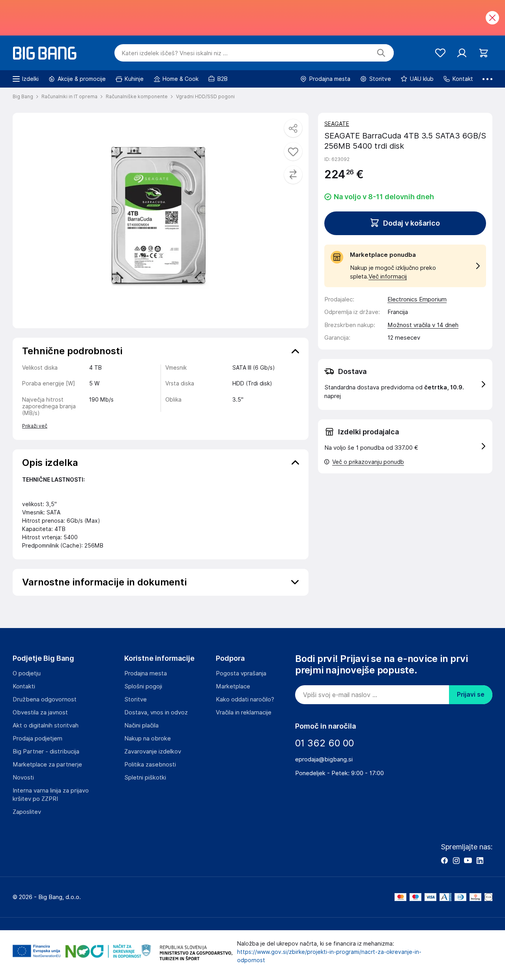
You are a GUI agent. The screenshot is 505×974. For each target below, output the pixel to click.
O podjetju (27, 673)
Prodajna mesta (145, 673)
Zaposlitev (27, 811)
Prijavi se (470, 694)
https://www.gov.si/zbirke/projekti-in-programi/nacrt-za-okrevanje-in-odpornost (329, 956)
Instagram (456, 860)
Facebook (444, 860)
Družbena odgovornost (45, 699)
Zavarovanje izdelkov (152, 751)
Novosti (23, 777)
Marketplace (233, 686)
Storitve (135, 699)
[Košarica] (483, 53)
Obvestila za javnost (40, 712)
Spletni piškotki (145, 777)
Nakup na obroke (147, 738)
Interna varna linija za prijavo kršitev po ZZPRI (51, 794)
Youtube (467, 860)
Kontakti (24, 686)
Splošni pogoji (143, 686)
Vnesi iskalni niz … (175, 53)
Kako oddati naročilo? (245, 699)
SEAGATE (336, 124)
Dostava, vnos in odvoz (156, 712)
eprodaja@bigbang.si (324, 759)
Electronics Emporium (417, 299)
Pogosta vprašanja (241, 673)
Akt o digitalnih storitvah (46, 725)
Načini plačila (141, 725)
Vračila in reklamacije (243, 712)
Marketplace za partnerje (47, 764)
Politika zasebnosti (150, 764)
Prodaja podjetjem (37, 738)
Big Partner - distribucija (46, 751)
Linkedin (479, 860)
